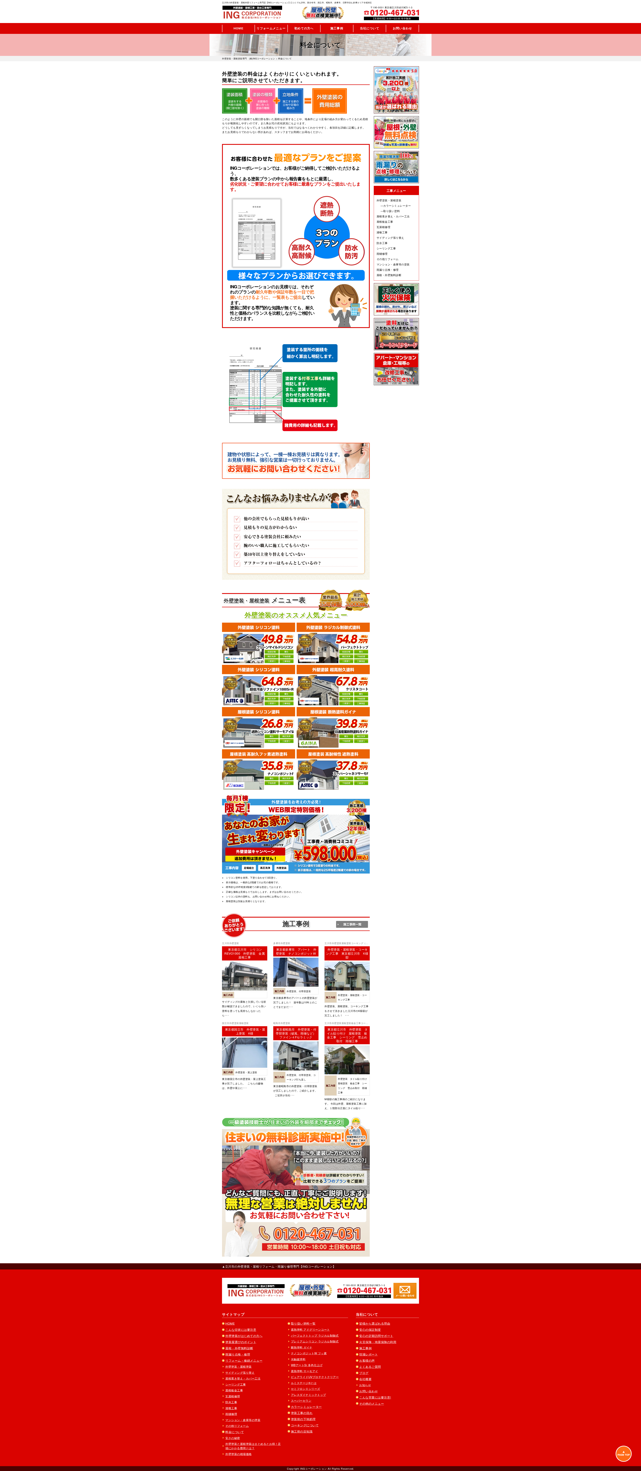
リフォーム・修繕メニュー (243, 1360)
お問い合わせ (402, 28)
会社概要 (365, 1379)
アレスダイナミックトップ (308, 1395)
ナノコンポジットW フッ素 (309, 1353)
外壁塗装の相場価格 (238, 1454)
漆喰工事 (382, 232)
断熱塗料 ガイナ (301, 1347)
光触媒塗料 (298, 1359)
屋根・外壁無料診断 (389, 275)
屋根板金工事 (385, 222)
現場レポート (368, 1354)
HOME (238, 28)
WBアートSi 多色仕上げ (307, 1365)
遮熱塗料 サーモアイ (304, 1371)
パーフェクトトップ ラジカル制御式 (315, 1335)
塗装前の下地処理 (303, 1419)
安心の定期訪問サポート (376, 1336)
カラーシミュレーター (397, 206)
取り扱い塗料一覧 (303, 1323)
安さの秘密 (232, 1438)
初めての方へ (304, 28)
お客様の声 (367, 1360)
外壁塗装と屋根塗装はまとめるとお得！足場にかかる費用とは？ (253, 1446)
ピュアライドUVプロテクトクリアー (315, 1377)
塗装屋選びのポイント (240, 1342)
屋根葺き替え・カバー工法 (393, 216)
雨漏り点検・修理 (388, 270)
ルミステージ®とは (304, 1383)
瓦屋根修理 (383, 227)
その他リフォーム (388, 259)
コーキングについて (305, 1425)
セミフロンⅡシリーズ (305, 1389)
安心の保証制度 (370, 1329)
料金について (234, 1432)
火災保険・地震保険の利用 (377, 1342)
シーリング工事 (386, 248)
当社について (369, 28)
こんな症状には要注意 (240, 1329)
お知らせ (365, 1385)
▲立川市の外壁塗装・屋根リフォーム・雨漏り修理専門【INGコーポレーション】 (279, 1266)
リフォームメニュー (271, 28)
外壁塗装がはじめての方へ (243, 1336)
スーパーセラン (301, 1400)
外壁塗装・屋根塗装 (389, 200)
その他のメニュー (371, 1403)
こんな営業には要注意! (375, 1397)
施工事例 (336, 28)
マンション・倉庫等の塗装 (393, 264)
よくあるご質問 (370, 1366)
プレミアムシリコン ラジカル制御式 (315, 1341)
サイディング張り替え (390, 238)
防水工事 (382, 243)
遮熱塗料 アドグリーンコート (310, 1329)
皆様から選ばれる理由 (374, 1323)
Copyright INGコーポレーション (307, 1468)
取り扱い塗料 (391, 211)
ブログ (364, 1373)
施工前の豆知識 (302, 1431)
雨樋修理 (382, 254)
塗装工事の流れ (302, 1413)
